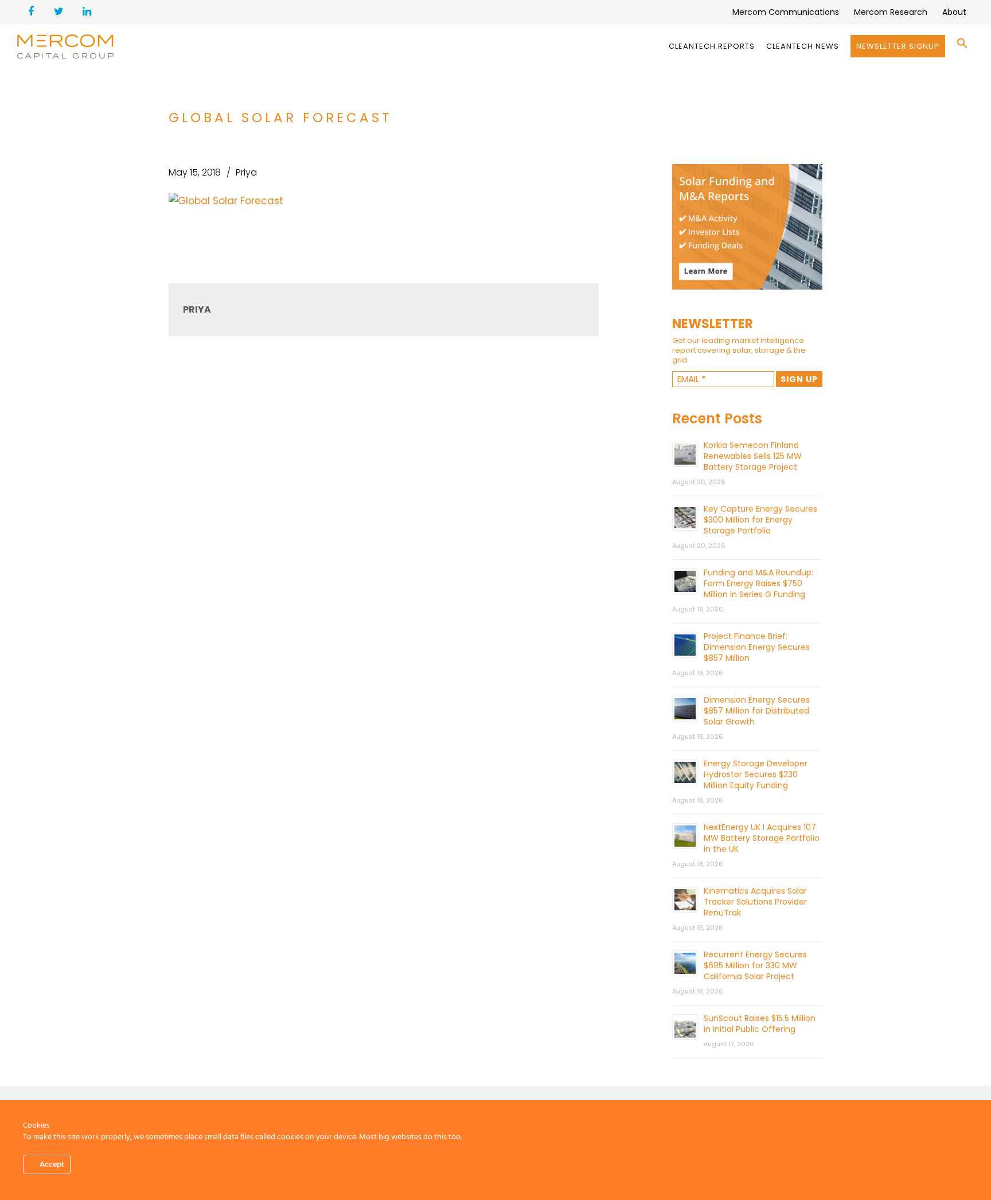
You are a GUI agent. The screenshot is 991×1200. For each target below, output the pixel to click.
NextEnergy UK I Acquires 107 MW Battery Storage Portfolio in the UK (762, 838)
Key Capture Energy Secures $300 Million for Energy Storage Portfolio (760, 519)
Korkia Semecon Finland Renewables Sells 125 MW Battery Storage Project (753, 456)
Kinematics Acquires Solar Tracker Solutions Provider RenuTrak (755, 901)
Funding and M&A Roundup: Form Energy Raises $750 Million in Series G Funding (758, 583)
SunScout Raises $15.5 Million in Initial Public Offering (760, 1023)
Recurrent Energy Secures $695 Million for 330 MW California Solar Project (755, 965)
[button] (962, 46)
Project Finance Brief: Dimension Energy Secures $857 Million (757, 647)
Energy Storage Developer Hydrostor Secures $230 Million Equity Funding (755, 774)
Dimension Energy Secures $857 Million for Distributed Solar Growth (757, 710)
